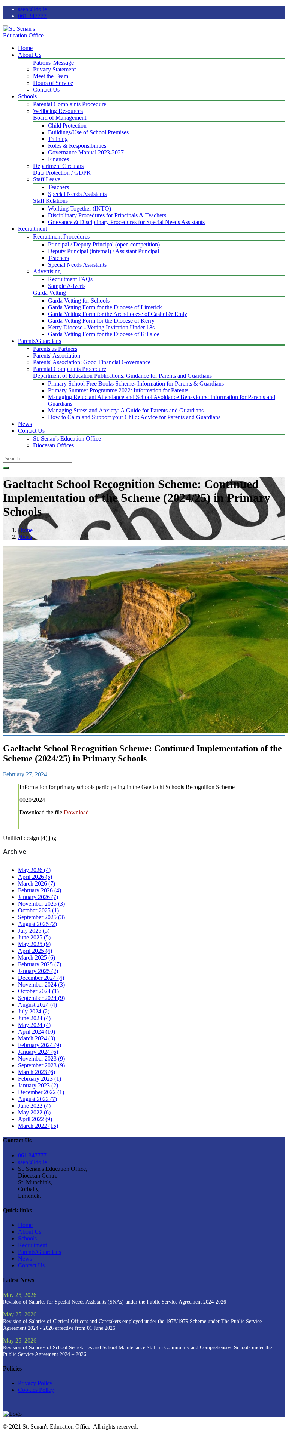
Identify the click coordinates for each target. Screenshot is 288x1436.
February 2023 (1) (39, 1079)
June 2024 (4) (34, 1018)
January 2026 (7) (38, 897)
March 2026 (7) (36, 883)
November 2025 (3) (41, 903)
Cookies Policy (36, 1390)
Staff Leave (46, 179)
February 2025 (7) (39, 964)
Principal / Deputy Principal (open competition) (104, 244)
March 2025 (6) (36, 957)
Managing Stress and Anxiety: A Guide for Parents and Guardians (126, 410)
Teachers (58, 187)
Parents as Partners (55, 349)
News (25, 424)
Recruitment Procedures (61, 236)
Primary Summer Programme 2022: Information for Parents (118, 390)
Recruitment (32, 228)
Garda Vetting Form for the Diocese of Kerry (101, 320)
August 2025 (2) (37, 924)
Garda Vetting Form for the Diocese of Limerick (105, 307)
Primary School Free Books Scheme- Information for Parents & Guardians (136, 383)
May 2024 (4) (34, 1025)
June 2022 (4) (34, 1105)
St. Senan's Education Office (67, 438)
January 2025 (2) (38, 971)
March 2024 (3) (36, 1038)
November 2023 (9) (41, 1058)
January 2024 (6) (38, 1052)
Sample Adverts (67, 286)
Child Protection (67, 125)
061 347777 (32, 16)
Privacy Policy (35, 1383)
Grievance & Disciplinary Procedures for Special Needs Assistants (126, 222)
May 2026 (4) (34, 870)
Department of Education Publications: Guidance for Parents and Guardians (122, 375)
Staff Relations (50, 200)
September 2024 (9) (41, 998)
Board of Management (59, 117)
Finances (58, 159)
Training (58, 139)
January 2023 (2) (38, 1085)
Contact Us (46, 89)
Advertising (47, 271)
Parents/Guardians (39, 341)
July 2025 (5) (34, 930)
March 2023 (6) (36, 1072)
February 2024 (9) (39, 1045)
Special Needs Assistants (77, 194)
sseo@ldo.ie (32, 9)
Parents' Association (56, 355)
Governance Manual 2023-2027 (86, 152)
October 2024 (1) (38, 991)
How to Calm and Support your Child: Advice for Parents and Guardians (134, 417)
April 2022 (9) (35, 1119)
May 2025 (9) (34, 944)
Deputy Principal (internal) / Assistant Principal (103, 251)
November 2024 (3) (41, 984)
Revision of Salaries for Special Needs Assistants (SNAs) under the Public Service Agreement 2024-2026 (114, 1302)
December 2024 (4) (41, 978)
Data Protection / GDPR (62, 172)
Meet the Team (50, 76)
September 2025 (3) (41, 917)
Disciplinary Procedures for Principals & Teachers (107, 215)
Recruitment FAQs (70, 279)
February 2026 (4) (39, 890)
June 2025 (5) (34, 937)
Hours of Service (53, 83)
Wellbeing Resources (58, 111)
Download (76, 812)
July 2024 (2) (34, 1011)
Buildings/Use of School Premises (88, 132)
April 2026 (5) (35, 877)
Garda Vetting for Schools (79, 300)
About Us (29, 55)
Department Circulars (58, 166)
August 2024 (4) (37, 1004)
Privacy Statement (54, 69)
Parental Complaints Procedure (69, 104)
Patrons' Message (53, 62)
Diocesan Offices (53, 445)
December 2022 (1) (41, 1092)
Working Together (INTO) (79, 208)
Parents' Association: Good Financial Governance (91, 362)
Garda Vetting (49, 292)
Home (25, 48)
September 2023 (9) (41, 1065)
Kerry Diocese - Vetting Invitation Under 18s (101, 327)
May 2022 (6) (34, 1112)
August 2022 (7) (37, 1099)
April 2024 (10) (36, 1031)
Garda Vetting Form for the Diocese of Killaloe (103, 334)
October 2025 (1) (38, 910)
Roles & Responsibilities (77, 145)
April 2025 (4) (35, 951)
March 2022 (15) (38, 1126)
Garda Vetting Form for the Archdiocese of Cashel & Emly (117, 314)
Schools (27, 96)
